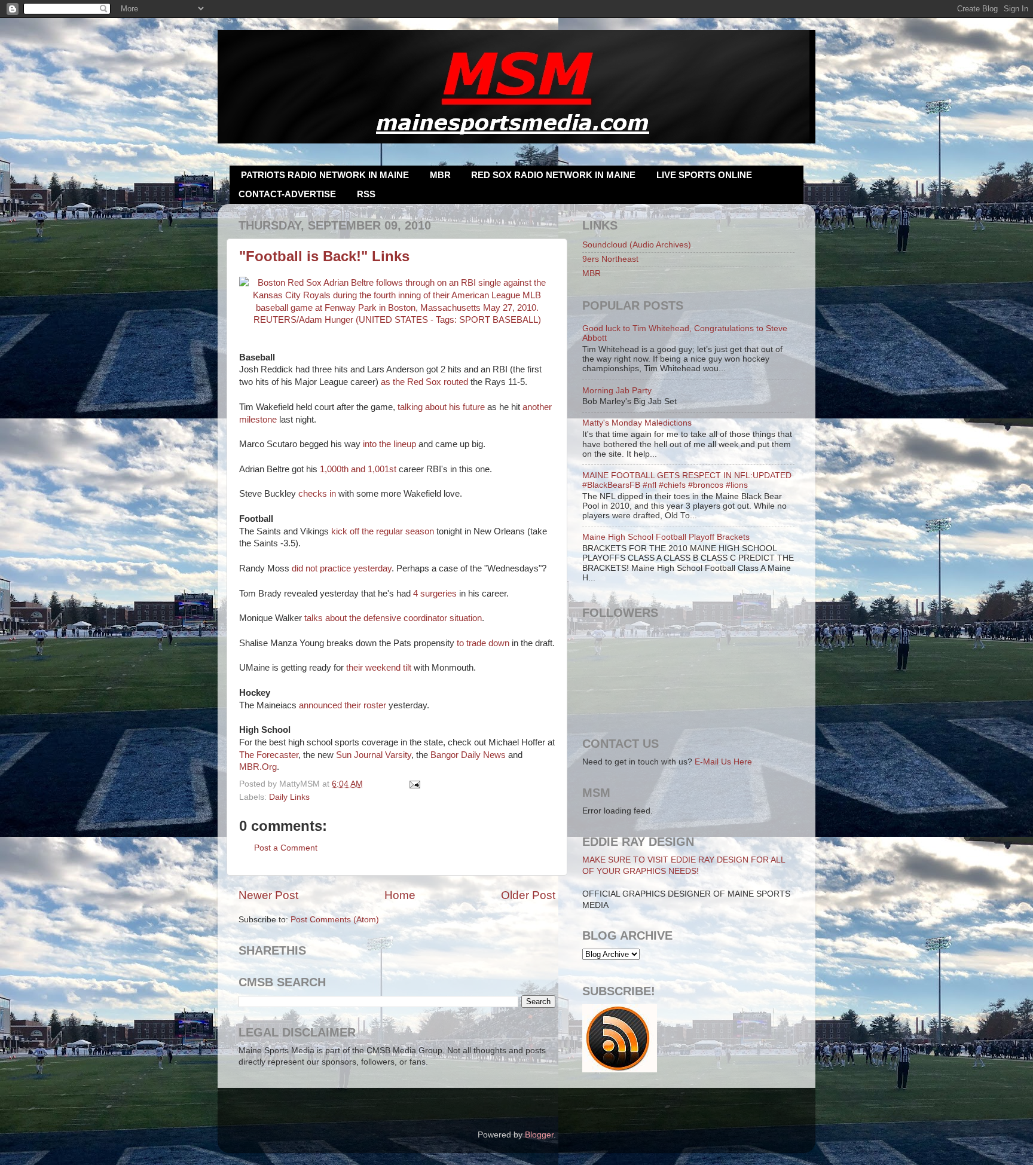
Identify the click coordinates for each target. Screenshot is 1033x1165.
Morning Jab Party (617, 390)
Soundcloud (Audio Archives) (636, 244)
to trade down (483, 643)
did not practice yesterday (342, 568)
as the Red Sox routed (424, 382)
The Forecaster (268, 755)
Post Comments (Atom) (335, 919)
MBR (440, 175)
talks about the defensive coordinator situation (393, 618)
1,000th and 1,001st (358, 469)
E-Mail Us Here (723, 761)
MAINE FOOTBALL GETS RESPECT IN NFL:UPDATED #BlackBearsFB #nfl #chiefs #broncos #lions (686, 480)
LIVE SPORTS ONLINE (704, 175)
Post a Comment (285, 847)
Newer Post (268, 895)
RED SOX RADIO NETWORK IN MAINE (553, 175)
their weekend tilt (378, 667)
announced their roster (342, 705)
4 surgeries (435, 593)
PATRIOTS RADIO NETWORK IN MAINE (325, 175)
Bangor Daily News (468, 755)
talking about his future (441, 407)
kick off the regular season (382, 531)
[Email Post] (413, 783)
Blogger (539, 1134)
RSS (366, 194)
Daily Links (289, 797)
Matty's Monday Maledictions (637, 422)
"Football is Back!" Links (324, 256)
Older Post (528, 895)
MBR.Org (258, 767)
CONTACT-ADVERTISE (287, 194)
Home (399, 895)
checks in (317, 494)
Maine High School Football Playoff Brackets (666, 537)
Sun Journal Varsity (373, 755)
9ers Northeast (610, 259)
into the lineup (389, 444)
